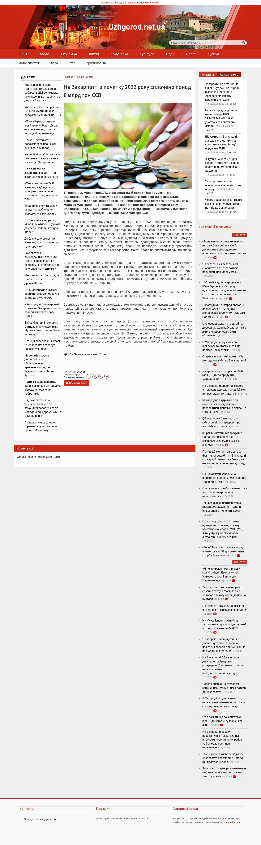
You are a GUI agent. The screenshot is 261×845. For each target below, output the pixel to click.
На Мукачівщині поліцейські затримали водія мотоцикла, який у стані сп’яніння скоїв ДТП (224, 624)
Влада (44, 54)
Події (170, 54)
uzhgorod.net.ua (231, 822)
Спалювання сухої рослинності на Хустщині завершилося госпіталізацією (224, 492)
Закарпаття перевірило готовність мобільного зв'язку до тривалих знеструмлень (224, 772)
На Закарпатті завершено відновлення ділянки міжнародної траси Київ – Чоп (224, 477)
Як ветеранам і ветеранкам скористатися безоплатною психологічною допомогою (220, 268)
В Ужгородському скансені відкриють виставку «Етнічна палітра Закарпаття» (221, 346)
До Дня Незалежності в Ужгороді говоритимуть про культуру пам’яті (42, 242)
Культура (147, 54)
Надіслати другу (76, 383)
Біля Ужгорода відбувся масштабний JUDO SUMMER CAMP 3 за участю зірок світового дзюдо (221, 118)
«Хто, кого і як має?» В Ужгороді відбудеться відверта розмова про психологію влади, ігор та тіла (41, 191)
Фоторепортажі (29, 63)
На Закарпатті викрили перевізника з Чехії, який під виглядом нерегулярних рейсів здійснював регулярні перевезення (222, 739)
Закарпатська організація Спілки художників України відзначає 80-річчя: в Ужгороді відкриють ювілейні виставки (222, 91)
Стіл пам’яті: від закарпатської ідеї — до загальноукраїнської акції (41, 172)
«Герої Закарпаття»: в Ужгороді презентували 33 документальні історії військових (223, 551)
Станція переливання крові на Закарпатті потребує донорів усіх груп (42, 344)
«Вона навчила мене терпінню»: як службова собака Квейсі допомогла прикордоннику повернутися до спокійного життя (43, 92)
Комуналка (119, 54)
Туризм (213, 54)
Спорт (191, 54)
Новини (79, 76)
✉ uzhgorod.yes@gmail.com (41, 819)
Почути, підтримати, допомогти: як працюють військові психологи (40, 144)
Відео (54, 63)
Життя (94, 54)
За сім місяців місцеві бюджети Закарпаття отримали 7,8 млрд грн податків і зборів (222, 758)
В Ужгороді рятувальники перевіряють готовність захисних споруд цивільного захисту (224, 702)
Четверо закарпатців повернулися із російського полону (223, 185)
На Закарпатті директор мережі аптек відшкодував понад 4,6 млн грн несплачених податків (224, 389)
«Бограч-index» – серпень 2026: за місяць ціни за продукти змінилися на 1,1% (42, 111)
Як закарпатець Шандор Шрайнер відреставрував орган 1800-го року (41, 426)
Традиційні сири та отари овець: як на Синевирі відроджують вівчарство (40, 209)
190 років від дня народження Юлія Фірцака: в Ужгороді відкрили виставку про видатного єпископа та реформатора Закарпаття (224, 290)
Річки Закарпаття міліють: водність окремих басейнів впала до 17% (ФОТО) (42, 293)
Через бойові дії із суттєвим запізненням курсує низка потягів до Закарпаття (42, 158)
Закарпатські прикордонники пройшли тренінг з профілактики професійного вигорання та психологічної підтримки (42, 260)
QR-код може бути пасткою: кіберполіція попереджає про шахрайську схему (221, 422)
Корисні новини (96, 63)
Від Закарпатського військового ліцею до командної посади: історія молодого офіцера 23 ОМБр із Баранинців (42, 408)
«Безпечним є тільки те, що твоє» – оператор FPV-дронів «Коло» (42, 279)
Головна (68, 76)
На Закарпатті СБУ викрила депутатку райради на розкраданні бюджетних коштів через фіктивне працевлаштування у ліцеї (222, 665)
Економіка (69, 54)
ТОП (23, 54)
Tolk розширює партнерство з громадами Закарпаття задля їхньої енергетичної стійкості (221, 506)
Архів (71, 63)
